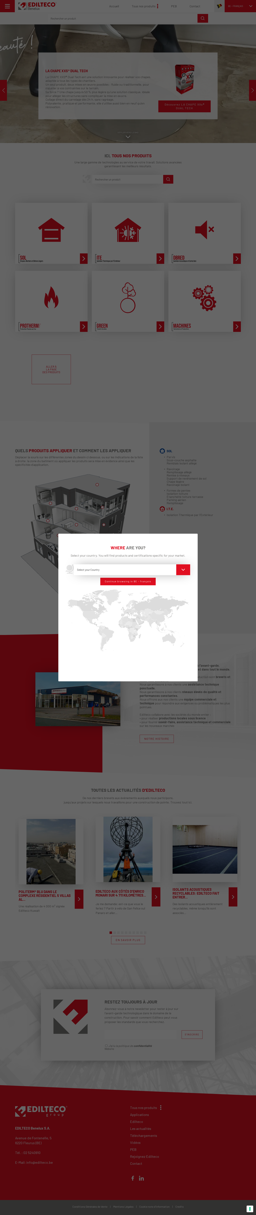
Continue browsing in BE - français (128, 581)
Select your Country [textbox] (88, 569)
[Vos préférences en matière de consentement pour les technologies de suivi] (250, 1209)
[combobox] (132, 569)
